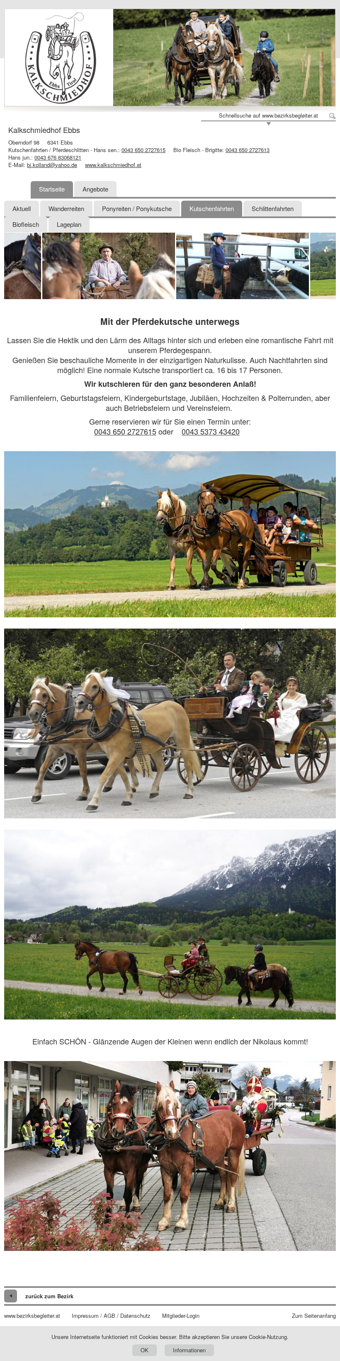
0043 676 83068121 (57, 157)
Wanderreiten (66, 208)
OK (144, 1350)
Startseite (52, 188)
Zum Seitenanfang (314, 1315)
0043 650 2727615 (143, 150)
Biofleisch (25, 224)
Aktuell (21, 208)
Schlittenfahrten (273, 208)
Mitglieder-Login (180, 1315)
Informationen (189, 1350)
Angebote (95, 188)
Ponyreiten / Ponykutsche (137, 208)
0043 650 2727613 (248, 150)
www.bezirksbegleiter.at (32, 1315)
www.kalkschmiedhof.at (113, 165)
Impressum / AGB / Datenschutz (111, 1315)
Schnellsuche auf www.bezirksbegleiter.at (268, 115)
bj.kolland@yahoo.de (52, 165)
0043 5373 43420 (211, 431)
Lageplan (69, 224)
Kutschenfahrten (211, 208)
